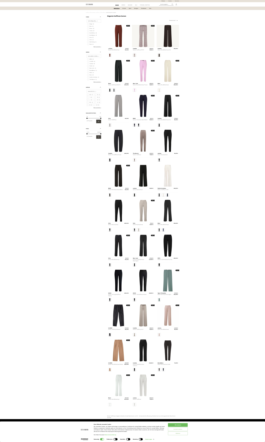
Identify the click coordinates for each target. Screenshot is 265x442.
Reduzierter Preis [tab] (91, 113)
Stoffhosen (102, 12)
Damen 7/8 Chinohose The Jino (165, 259)
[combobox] (166, 4)
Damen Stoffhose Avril (138, 329)
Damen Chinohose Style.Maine (115, 189)
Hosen (97, 12)
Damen (87, 12)
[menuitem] (117, 5)
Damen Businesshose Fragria (164, 294)
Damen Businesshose (163, 154)
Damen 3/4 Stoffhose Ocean (114, 154)
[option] (109, 55)
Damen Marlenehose (138, 189)
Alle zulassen (178, 425)
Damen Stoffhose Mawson (114, 329)
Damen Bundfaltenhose (113, 50)
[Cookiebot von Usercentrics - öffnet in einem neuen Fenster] (85, 439)
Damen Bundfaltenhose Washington (138, 260)
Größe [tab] (88, 87)
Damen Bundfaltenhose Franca (140, 85)
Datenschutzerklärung (110, 434)
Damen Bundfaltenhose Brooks (115, 364)
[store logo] (88, 4)
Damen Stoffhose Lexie (163, 189)
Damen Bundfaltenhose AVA (164, 50)
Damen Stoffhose (112, 120)
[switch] (116, 439)
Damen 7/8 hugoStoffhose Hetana (114, 295)
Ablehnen (178, 433)
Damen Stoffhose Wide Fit (114, 85)
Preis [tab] (87, 128)
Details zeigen (148, 439)
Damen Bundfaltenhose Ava (164, 120)
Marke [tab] (87, 52)
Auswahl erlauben (177, 429)
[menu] (132, 5)
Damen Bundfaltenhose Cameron (138, 365)
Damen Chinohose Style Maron (140, 120)
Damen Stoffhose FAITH (138, 50)
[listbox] (118, 55)
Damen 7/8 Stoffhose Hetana (139, 294)
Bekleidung (92, 12)
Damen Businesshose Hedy (164, 364)
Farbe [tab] (87, 17)
